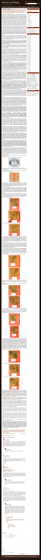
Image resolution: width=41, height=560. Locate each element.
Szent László (34, 86)
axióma (28, 75)
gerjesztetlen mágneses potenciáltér (14, 430)
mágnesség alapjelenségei (10, 12)
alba (27, 74)
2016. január (29, 55)
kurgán (34, 80)
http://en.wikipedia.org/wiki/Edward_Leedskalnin (15, 399)
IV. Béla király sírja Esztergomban (31, 31)
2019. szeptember (30, 49)
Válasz (5, 452)
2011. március (29, 70)
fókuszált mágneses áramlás (8, 430)
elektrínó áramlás (23, 10)
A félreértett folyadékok (34, 95)
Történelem (29, 26)
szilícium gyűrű (37, 86)
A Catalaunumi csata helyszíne (31, 32)
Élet (28, 13)
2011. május (29, 68)
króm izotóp (31, 80)
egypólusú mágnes (19, 10)
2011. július (29, 66)
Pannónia (29, 84)
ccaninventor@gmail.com (13, 526)
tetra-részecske (30, 87)
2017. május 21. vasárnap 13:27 (9, 517)
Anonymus (30, 74)
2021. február (29, 45)
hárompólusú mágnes (21, 430)
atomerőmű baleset (37, 74)
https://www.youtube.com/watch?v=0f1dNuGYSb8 (8, 470)
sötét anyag (28, 87)
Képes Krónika (29, 81)
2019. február (29, 50)
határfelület (38, 78)
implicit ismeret (36, 79)
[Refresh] (3, 551)
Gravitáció (29, 16)
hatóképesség (29, 79)
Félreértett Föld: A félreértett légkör (35, 92)
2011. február (29, 71)
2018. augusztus (29, 52)
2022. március (29, 44)
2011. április (29, 69)
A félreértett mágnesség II (23, 433)
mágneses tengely (6, 12)
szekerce (37, 85)
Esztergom (34, 75)
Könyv (28, 18)
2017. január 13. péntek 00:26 (6, 456)
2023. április (29, 40)
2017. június (29, 53)
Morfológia (29, 21)
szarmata (33, 85)
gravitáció (29, 78)
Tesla (5, 432)
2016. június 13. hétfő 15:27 (6, 440)
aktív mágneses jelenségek (14, 10)
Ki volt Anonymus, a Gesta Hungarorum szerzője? (33, 30)
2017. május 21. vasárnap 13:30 (11, 525)
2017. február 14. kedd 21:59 (8, 480)
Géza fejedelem (33, 78)
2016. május (29, 54)
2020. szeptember (30, 46)
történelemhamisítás (30, 88)
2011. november (29, 65)
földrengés (33, 76)
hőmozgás (33, 79)
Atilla (33, 74)
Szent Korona (29, 86)
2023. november (29, 39)
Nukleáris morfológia (10, 2)
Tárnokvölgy (34, 87)
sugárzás (30, 85)
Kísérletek (5, 10)
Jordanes (28, 80)
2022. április (29, 43)
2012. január (29, 63)
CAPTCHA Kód (11, 552)
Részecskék (29, 24)
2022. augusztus (29, 41)
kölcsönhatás (33, 81)
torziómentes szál (8, 432)
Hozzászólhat (3, 435)
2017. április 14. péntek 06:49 (6, 488)
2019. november (29, 48)
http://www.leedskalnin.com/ (5, 399)
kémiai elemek (36, 80)
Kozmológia (29, 19)
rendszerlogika (32, 84)
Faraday (4, 430)
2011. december (29, 64)
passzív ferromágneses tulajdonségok (17, 12)
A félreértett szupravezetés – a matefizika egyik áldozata (8, 433)
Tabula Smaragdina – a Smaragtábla (34, 94)
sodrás (28, 85)
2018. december (29, 51)
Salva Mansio (36, 84)
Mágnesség (8, 10)
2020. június (29, 47)
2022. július (29, 42)
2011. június (29, 67)
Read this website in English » (30, 1)
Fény (28, 14)
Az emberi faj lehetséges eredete (31, 29)
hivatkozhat (7, 435)
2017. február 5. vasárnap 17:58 (6, 467)
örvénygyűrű (36, 88)
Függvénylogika (29, 15)
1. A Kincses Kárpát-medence (31, 28)
